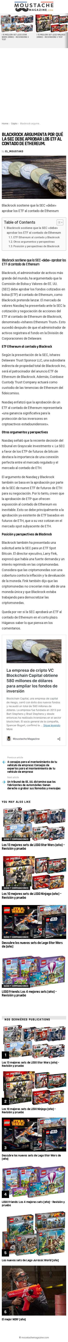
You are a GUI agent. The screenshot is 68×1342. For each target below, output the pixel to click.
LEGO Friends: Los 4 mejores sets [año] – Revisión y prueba (29, 993)
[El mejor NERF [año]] (34, 1290)
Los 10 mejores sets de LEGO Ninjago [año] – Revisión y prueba (31, 896)
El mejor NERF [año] (14, 1319)
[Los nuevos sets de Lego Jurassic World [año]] (34, 1233)
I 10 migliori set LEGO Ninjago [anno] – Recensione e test (51, 36)
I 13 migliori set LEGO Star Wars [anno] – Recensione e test (15, 37)
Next (66, 30)
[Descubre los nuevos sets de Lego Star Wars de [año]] (34, 922)
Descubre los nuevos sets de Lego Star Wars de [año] (32, 945)
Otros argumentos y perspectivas (34, 241)
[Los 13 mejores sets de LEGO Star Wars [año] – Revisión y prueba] (34, 824)
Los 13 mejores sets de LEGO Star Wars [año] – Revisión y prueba (33, 847)
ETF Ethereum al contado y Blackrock (36, 237)
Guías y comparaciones (16, 839)
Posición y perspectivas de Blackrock (36, 246)
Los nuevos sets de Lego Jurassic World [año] (30, 1260)
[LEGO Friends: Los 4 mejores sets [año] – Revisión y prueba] (34, 971)
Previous (2, 30)
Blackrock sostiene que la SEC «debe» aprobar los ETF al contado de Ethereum (34, 230)
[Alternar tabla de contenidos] (58, 222)
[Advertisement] (34, 84)
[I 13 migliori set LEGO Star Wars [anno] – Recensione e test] (17, 23)
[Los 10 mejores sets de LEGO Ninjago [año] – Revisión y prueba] (34, 873)
